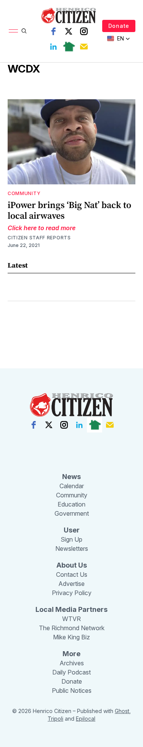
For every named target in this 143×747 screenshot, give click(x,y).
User (72, 530)
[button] (118, 38)
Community (24, 193)
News (71, 477)
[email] (84, 46)
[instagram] (84, 31)
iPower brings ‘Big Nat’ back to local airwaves (69, 210)
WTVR (71, 619)
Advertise (71, 583)
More (71, 654)
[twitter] (68, 31)
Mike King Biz (71, 637)
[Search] (24, 31)
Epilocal (85, 718)
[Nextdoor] (68, 46)
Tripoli (55, 718)
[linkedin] (53, 46)
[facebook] (53, 31)
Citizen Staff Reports (39, 237)
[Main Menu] (13, 31)
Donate (118, 26)
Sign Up (71, 539)
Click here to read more (42, 228)
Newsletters (71, 548)
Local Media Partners (71, 609)
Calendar (71, 486)
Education (71, 504)
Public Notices (72, 690)
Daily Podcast (71, 672)
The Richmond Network (71, 628)
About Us (71, 565)
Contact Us (71, 574)
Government (72, 513)
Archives (71, 663)
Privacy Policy (72, 593)
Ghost (122, 711)
